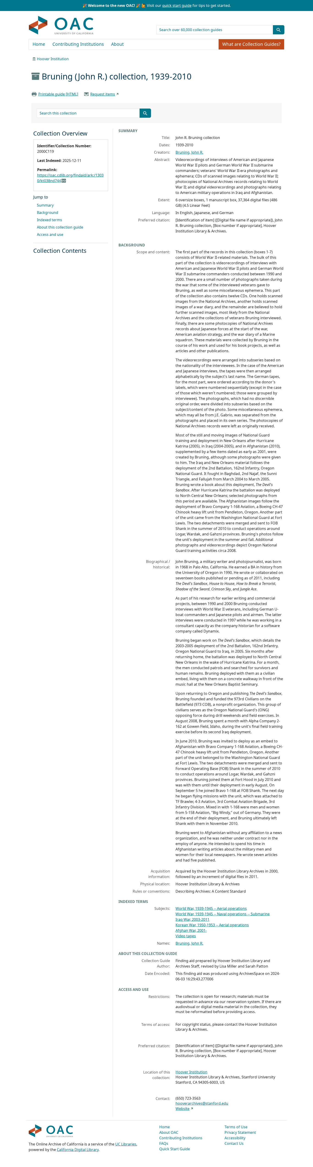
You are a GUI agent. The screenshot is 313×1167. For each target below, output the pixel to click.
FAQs (163, 1143)
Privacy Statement (240, 1132)
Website (182, 1108)
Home (39, 44)
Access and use (50, 234)
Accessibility (235, 1137)
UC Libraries (125, 1144)
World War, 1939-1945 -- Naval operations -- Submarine (223, 913)
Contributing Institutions (78, 44)
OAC (61, 25)
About (117, 44)
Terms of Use (236, 1126)
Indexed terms (49, 219)
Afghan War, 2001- (191, 930)
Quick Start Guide (174, 1148)
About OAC (168, 1132)
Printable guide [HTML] (58, 94)
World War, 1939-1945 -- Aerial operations (211, 908)
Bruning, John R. (189, 152)
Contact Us (234, 1143)
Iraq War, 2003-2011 (192, 919)
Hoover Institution (53, 58)
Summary (45, 205)
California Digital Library (78, 1149)
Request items (102, 94)
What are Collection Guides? (251, 44)
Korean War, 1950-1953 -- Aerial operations (212, 924)
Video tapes (186, 935)
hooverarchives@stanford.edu (202, 1103)
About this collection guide (60, 227)
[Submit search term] (278, 29)
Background (47, 212)
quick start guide (177, 5)
